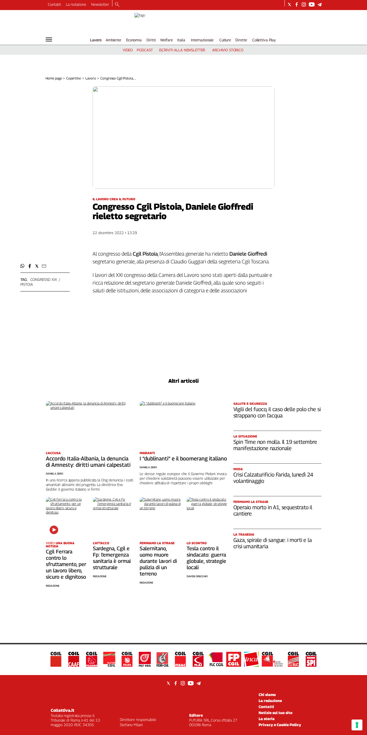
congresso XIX (43, 279)
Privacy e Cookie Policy (280, 724)
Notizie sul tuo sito (275, 712)
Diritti (151, 40)
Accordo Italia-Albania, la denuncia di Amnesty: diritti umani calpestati (88, 461)
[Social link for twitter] (289, 4)
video (128, 50)
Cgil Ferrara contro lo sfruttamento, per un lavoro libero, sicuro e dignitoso (66, 564)
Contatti (54, 4)
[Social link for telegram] (319, 4)
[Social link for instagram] (304, 4)
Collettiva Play (264, 40)
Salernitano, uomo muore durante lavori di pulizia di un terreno (158, 561)
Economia (134, 40)
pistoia (26, 284)
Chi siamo (267, 694)
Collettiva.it (62, 710)
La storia (267, 718)
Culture (225, 40)
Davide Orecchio (197, 576)
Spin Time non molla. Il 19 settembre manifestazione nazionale (275, 445)
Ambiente (113, 40)
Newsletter (100, 4)
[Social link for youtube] (312, 4)
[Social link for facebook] (296, 4)
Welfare (166, 40)
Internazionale (202, 40)
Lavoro (95, 40)
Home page (54, 78)
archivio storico (227, 50)
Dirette (241, 40)
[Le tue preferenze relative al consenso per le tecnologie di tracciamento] (357, 725)
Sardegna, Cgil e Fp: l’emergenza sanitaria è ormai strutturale (112, 557)
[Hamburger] (49, 39)
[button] (22, 266)
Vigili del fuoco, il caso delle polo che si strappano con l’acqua (277, 412)
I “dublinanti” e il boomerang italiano (183, 458)
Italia (181, 40)
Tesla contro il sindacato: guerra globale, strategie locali (206, 557)
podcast (145, 50)
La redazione (76, 4)
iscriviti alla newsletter (182, 50)
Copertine (73, 78)
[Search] (117, 4)
